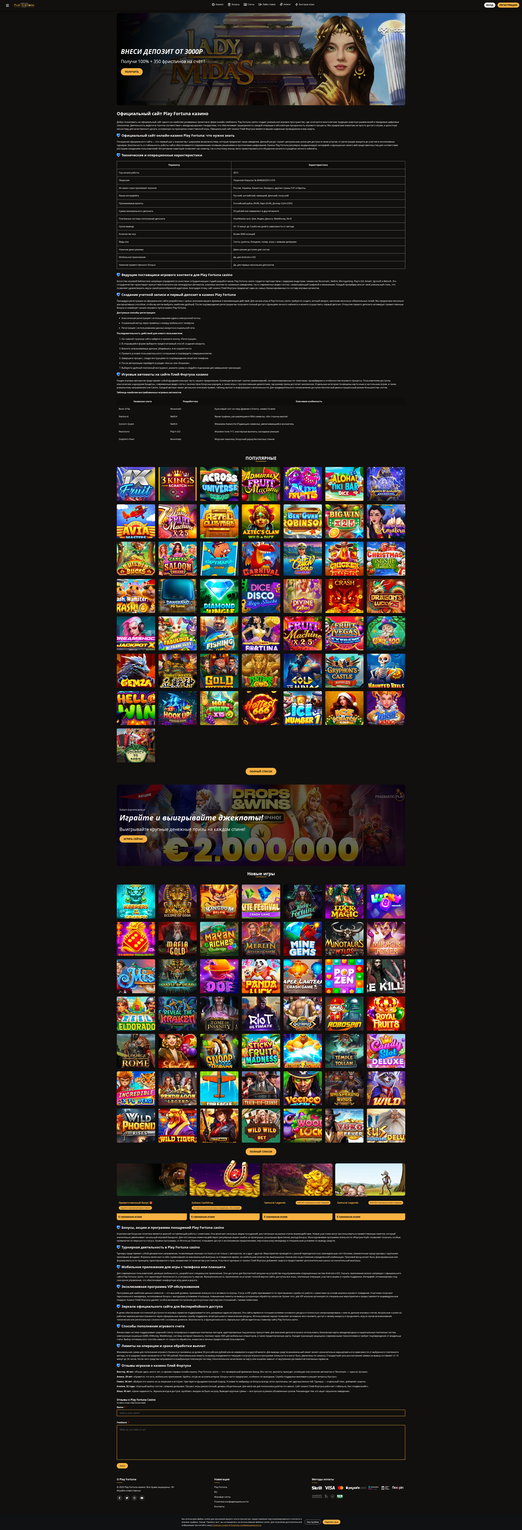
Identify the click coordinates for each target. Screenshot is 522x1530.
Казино (219, 4)
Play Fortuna (220, 1487)
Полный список (261, 771)
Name (120, 1407)
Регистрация (508, 5)
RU (215, 1491)
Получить (132, 71)
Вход (489, 5)
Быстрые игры (306, 4)
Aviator (287, 4)
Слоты (251, 4)
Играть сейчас (133, 839)
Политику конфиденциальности (245, 1525)
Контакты (219, 1506)
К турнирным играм (130, 1216)
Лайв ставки (268, 4)
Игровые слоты (222, 1496)
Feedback (122, 1422)
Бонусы (236, 4)
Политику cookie (220, 1525)
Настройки (313, 1522)
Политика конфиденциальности (231, 1501)
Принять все (331, 1522)
